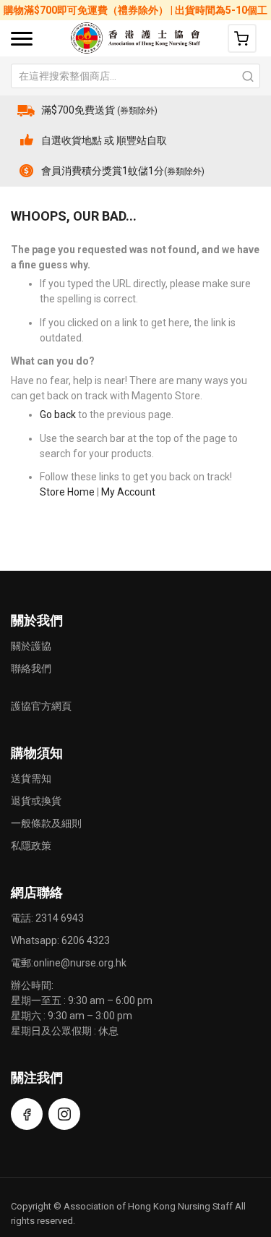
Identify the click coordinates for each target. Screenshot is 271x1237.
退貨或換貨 (36, 801)
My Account (128, 492)
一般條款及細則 (46, 823)
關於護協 (31, 646)
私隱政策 (31, 845)
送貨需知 (31, 778)
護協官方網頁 (41, 706)
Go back (58, 414)
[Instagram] (64, 1114)
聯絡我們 (31, 668)
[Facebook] (27, 1114)
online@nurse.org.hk (79, 963)
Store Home (67, 492)
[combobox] (135, 76)
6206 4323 (85, 940)
